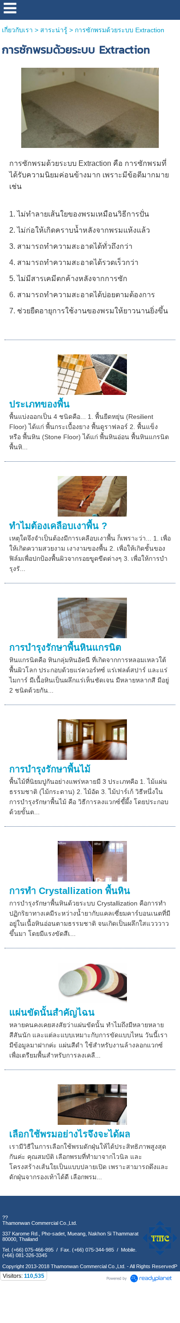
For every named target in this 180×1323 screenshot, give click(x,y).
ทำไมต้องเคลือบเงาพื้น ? (58, 526)
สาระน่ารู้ (53, 30)
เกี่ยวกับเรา (17, 30)
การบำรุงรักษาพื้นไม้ (49, 769)
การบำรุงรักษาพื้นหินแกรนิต (65, 647)
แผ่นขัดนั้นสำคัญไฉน (52, 1012)
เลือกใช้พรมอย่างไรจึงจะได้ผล (69, 1134)
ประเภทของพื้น (39, 404)
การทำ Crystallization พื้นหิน (69, 891)
